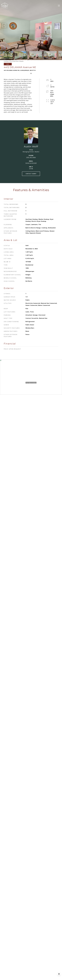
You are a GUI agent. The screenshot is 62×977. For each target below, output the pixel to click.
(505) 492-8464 (31, 157)
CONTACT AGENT (31, 173)
